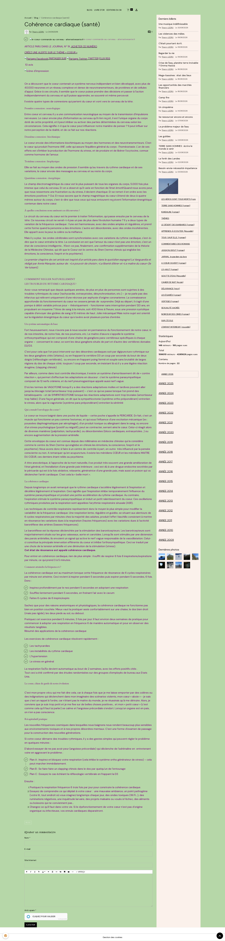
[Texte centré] (52, 872)
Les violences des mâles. (172, 33)
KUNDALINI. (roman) (170, 212)
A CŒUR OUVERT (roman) (173, 263)
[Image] (65, 872)
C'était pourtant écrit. (170, 43)
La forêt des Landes (169, 158)
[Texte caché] (60, 872)
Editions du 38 (114, 10)
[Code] (73, 872)
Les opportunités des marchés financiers (175, 86)
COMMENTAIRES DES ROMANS (175, 244)
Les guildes (164, 136)
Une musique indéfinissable (173, 24)
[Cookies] (5, 936)
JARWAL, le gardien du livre (174, 256)
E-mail (27, 849)
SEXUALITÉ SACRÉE (170, 307)
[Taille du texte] (39, 872)
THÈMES (165, 218)
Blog (36, 17)
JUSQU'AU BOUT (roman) (173, 250)
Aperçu (81, 872)
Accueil (27, 17)
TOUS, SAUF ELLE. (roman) (173, 237)
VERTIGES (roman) (170, 301)
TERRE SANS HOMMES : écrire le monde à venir (175, 147)
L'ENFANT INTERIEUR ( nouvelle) (175, 327)
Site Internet (30, 860)
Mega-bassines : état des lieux (175, 75)
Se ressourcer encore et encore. (176, 117)
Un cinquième (166, 107)
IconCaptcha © (62, 919)
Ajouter (30, 924)
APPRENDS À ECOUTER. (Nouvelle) (177, 231)
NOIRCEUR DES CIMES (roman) (175, 314)
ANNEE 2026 (167, 374)
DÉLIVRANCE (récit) (170, 288)
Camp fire (164, 97)
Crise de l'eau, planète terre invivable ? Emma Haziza (178, 64)
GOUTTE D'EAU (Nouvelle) (173, 275)
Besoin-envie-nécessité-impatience (178, 168)
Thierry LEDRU (38, 32)
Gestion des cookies (112, 937)
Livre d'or (99, 10)
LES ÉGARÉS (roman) (171, 295)
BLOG (89, 10)
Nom (26, 837)
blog (28, 822)
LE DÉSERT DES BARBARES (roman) (177, 224)
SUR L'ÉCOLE (167, 320)
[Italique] (31, 872)
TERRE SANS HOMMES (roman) (175, 205)
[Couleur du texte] (44, 872)
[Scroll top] (220, 936)
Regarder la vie (166, 53)
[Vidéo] (69, 872)
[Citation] (48, 872)
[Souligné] (35, 872)
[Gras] (27, 872)
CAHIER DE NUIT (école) (172, 282)
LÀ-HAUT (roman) (169, 269)
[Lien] (56, 872)
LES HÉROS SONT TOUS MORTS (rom (178, 199)
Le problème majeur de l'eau (174, 126)
